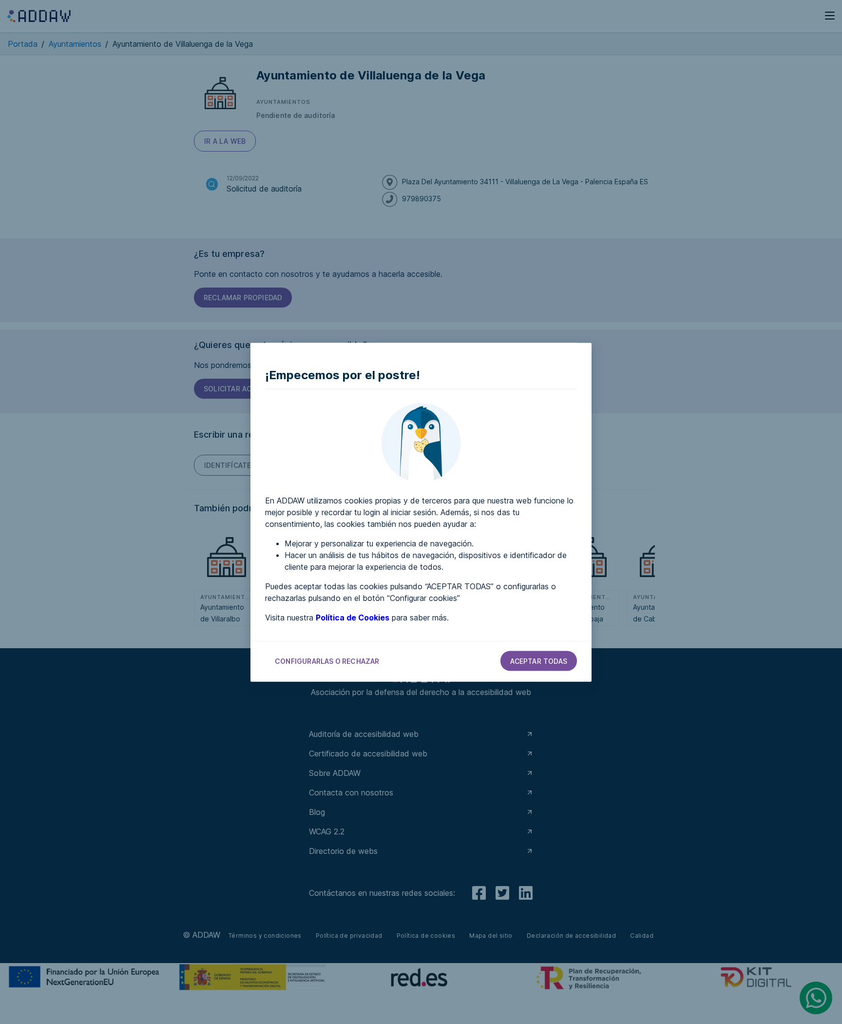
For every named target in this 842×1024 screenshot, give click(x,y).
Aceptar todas (538, 661)
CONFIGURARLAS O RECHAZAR (327, 661)
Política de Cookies (352, 617)
